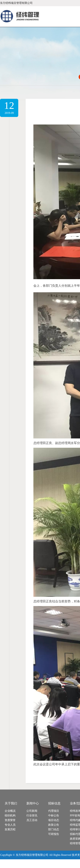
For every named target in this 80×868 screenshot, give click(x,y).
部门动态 (53, 829)
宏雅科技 (25, 863)
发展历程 (10, 829)
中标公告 (53, 815)
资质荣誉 (10, 820)
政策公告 (53, 824)
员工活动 (31, 820)
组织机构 (10, 815)
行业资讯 (31, 815)
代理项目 (53, 810)
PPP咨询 (75, 815)
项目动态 (53, 820)
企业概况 (10, 810)
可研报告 (53, 834)
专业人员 (10, 824)
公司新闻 (31, 810)
